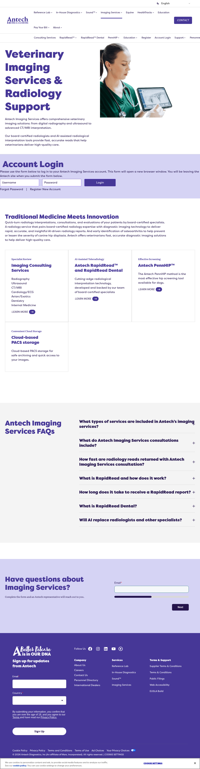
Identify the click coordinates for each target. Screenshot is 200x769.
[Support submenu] (184, 37)
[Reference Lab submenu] (51, 12)
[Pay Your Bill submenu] (48, 27)
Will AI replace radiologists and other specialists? (130, 520)
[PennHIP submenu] (118, 37)
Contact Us (81, 675)
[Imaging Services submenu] (121, 12)
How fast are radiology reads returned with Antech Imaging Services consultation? (131, 462)
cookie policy (19, 765)
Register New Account (45, 189)
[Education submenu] (136, 37)
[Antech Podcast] (120, 648)
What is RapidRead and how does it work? (122, 478)
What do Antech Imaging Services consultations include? (128, 443)
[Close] (195, 763)
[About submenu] (61, 27)
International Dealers (87, 685)
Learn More (20, 312)
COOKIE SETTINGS (114, 754)
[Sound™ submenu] (96, 12)
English (165, 3)
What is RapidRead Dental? (108, 506)
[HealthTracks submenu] (153, 12)
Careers (79, 670)
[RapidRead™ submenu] (76, 37)
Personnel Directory (86, 680)
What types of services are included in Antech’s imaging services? (136, 424)
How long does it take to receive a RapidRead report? (135, 492)
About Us (79, 665)
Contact (183, 20)
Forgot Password (11, 189)
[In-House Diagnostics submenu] (81, 12)
